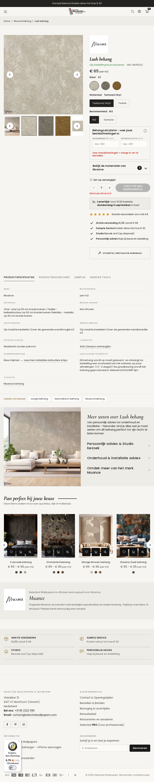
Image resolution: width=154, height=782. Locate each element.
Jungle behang (39, 398)
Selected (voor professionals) (102, 725)
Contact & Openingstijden (96, 697)
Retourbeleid (88, 714)
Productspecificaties (19, 277)
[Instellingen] (139, 11)
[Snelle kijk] (30, 552)
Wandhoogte (132, 138)
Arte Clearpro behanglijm (95, 346)
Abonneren (140, 748)
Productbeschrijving (54, 277)
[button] (146, 11)
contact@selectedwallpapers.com (35, 715)
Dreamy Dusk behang (133, 562)
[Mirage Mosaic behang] (95, 535)
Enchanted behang (58, 562)
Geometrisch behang (66, 398)
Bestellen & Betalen (92, 703)
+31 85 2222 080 (25, 710)
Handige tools (100, 277)
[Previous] (10, 74)
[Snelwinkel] (21, 552)
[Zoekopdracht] (132, 11)
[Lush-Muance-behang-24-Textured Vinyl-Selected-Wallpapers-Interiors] (62, 126)
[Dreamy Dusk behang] (133, 535)
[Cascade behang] (20, 535)
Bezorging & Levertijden (95, 708)
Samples (79, 277)
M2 (94, 119)
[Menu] (5, 11)
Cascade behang (21, 562)
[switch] (12, 767)
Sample (109, 119)
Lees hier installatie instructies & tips (45, 360)
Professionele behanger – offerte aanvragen (32, 747)
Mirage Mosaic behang (96, 562)
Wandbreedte (103, 138)
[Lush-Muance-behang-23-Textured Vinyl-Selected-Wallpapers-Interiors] (46, 126)
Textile (122, 103)
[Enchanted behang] (58, 535)
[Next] (77, 74)
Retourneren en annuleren (96, 719)
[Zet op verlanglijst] (11, 552)
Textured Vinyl (101, 103)
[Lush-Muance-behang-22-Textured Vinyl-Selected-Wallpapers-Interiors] (29, 125)
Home (7, 21)
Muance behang (22, 21)
